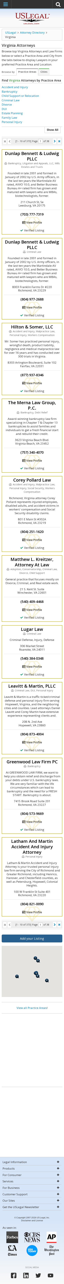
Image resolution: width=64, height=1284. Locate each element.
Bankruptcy (9, 91)
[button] (38, 960)
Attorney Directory (32, 32)
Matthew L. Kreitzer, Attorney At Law (32, 562)
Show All (52, 130)
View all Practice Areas (32, 1008)
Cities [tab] (43, 71)
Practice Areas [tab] (27, 71)
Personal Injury (12, 122)
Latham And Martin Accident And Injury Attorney (32, 846)
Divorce (7, 104)
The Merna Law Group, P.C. (32, 405)
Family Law (9, 118)
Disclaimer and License (32, 1220)
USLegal (10, 32)
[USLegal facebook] (13, 1275)
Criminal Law (10, 100)
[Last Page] (59, 141)
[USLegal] (32, 13)
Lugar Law (32, 629)
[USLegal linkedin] (26, 1275)
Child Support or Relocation (20, 96)
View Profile (34, 222)
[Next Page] (55, 141)
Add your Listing (32, 938)
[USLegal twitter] (38, 1275)
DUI (4, 109)
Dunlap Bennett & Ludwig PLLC (32, 156)
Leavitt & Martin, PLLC (32, 686)
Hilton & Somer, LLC (32, 327)
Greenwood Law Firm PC (32, 762)
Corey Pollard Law (32, 480)
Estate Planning (12, 113)
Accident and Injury (15, 87)
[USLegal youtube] (50, 1275)
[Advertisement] (32, 1049)
